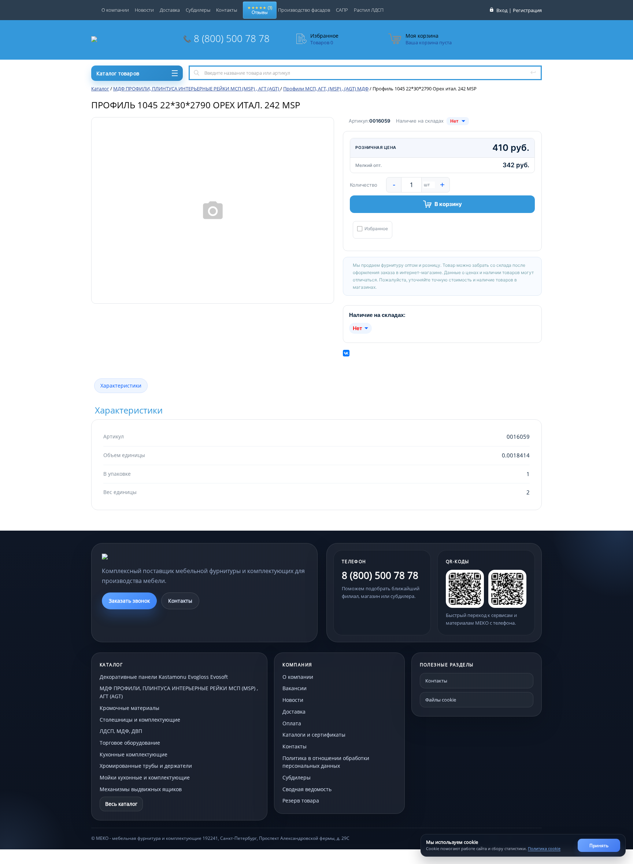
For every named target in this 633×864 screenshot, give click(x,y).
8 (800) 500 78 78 (232, 38)
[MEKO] (142, 557)
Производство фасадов (304, 10)
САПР (342, 10)
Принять (598, 845)
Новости (144, 10)
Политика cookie (544, 848)
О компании (115, 10)
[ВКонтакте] (346, 353)
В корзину (448, 204)
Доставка (170, 10)
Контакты (226, 10)
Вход (501, 10)
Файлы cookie (440, 699)
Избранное (376, 228)
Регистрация (527, 10)
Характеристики (120, 385)
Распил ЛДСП (369, 10)
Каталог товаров (117, 73)
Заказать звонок (129, 600)
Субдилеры (198, 10)
